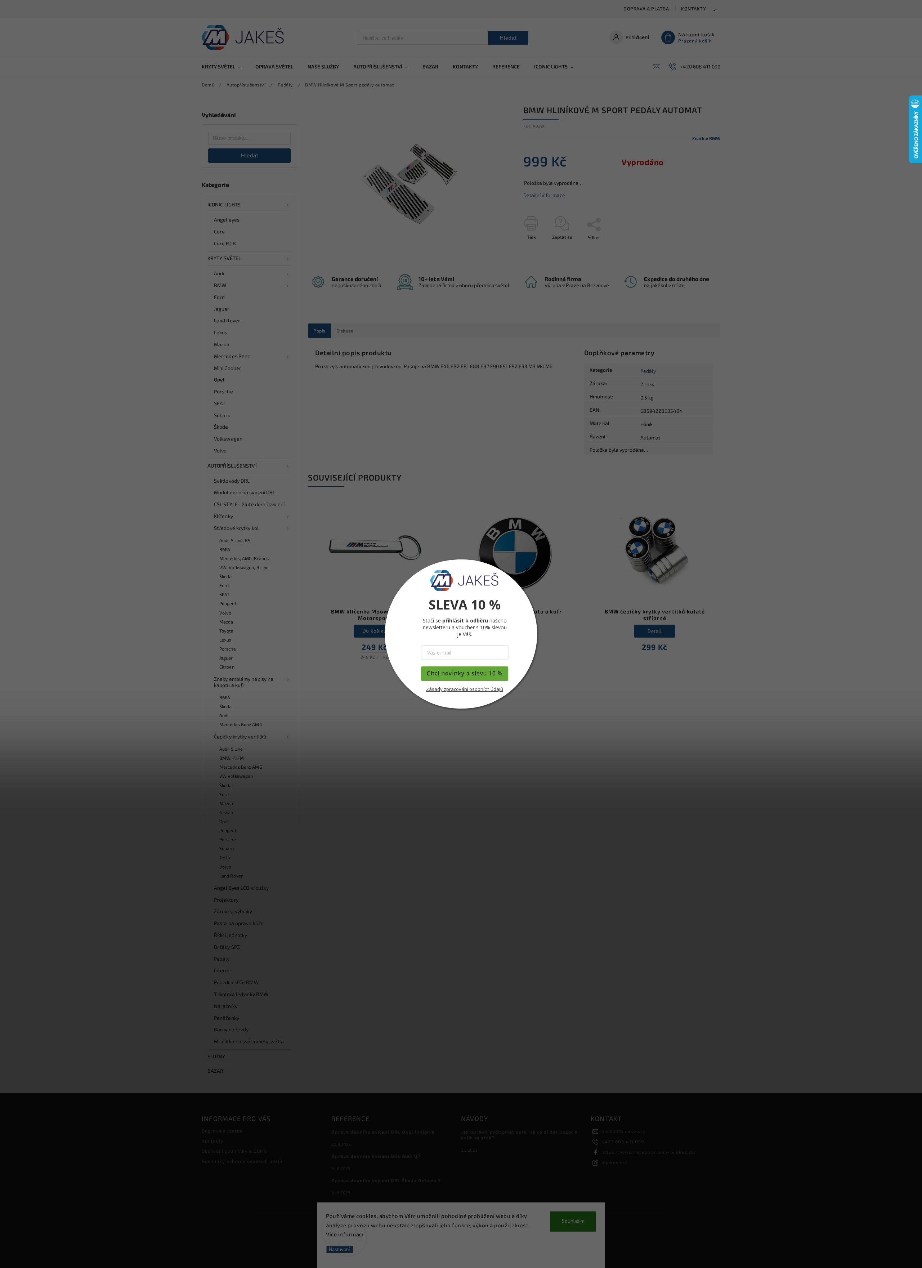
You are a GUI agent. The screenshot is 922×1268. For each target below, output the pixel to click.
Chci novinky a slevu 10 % (465, 673)
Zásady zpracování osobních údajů (464, 689)
